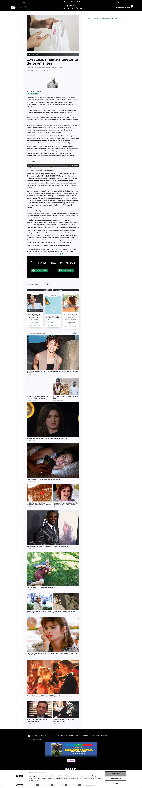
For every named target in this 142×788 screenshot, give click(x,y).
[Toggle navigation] (24, 2)
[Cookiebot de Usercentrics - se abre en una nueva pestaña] (19, 785)
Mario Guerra (70, 294)
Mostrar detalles (89, 785)
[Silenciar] (72, 165)
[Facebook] (42, 71)
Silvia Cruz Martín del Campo (53, 294)
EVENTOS (78, 735)
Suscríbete (71, 760)
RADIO (66, 735)
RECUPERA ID (102, 735)
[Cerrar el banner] (129, 771)
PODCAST (60, 735)
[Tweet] (44, 71)
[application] (53, 165)
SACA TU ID (94, 735)
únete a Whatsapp (67, 270)
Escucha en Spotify (41, 270)
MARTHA (71, 735)
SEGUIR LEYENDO (34, 325)
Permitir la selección (116, 778)
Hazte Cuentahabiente (122, 7)
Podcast (34, 294)
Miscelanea (32, 54)
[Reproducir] (28, 165)
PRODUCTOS (86, 735)
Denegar (116, 783)
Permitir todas (116, 773)
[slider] (76, 165)
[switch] (53, 785)
